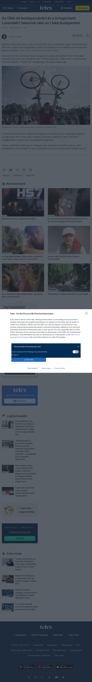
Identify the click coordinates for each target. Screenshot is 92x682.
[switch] (76, 351)
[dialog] (46, 341)
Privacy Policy (59, 368)
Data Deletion (32, 368)
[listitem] (45, 346)
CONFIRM (28, 360)
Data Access (46, 368)
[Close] (87, 314)
